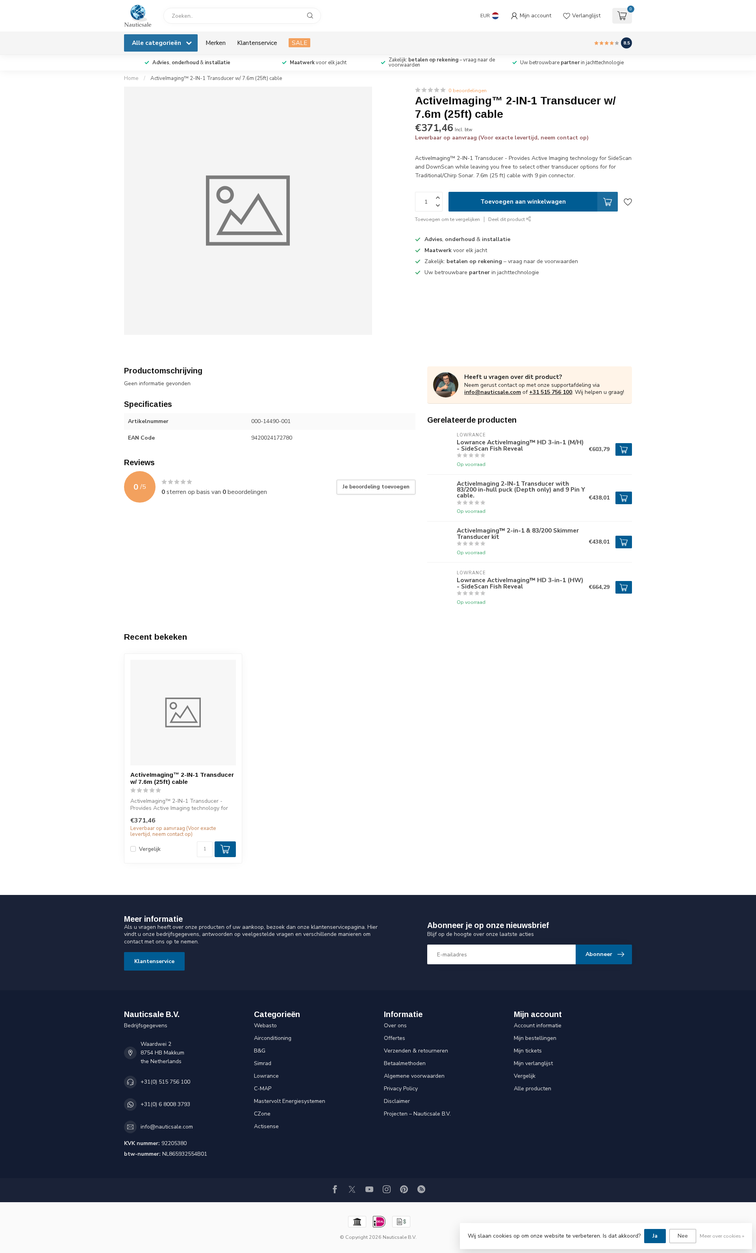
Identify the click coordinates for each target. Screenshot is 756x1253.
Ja (655, 1236)
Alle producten (532, 1088)
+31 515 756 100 (550, 392)
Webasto (265, 1025)
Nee (683, 1236)
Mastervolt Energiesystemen (289, 1101)
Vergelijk (150, 849)
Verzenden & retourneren (416, 1050)
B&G (259, 1050)
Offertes (394, 1038)
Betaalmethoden (405, 1063)
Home (131, 78)
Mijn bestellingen (535, 1038)
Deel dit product (507, 219)
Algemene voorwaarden (414, 1076)
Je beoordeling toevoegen (376, 486)
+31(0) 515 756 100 (165, 1082)
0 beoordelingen (467, 90)
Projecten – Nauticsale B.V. (417, 1113)
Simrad (262, 1063)
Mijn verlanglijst (533, 1063)
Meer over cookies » (722, 1236)
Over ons (395, 1025)
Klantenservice (257, 43)
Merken (216, 43)
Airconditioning (272, 1038)
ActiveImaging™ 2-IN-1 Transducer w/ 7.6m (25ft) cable (216, 78)
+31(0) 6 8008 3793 (165, 1104)
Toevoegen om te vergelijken (447, 219)
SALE (299, 43)
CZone (262, 1113)
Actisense (266, 1126)
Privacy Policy (401, 1088)
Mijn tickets (528, 1050)
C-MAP (262, 1088)
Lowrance (266, 1076)
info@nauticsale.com (492, 392)
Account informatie (537, 1025)
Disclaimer (397, 1101)
